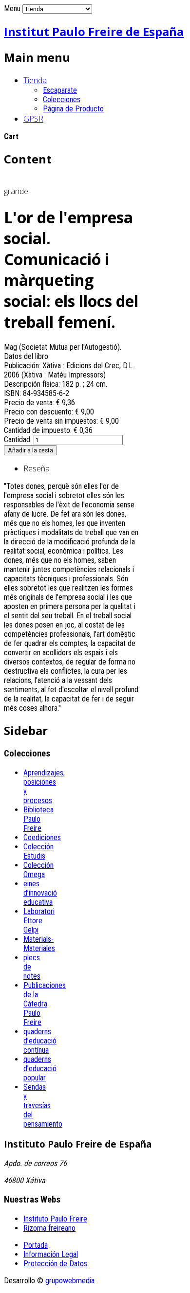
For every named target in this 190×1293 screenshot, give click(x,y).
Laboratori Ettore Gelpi (39, 920)
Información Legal (50, 1254)
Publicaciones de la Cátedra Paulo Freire (44, 1004)
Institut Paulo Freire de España (94, 31)
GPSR (33, 118)
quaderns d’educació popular (40, 1068)
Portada (35, 1245)
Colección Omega (38, 870)
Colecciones (61, 99)
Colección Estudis (38, 851)
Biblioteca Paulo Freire (38, 819)
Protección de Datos (55, 1263)
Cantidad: (19, 439)
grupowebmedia (70, 1280)
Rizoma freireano (49, 1228)
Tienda (35, 80)
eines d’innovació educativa (40, 893)
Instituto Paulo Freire (55, 1218)
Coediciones (42, 837)
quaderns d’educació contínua (40, 1041)
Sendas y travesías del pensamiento (42, 1105)
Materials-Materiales (39, 943)
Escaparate (60, 90)
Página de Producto (73, 108)
